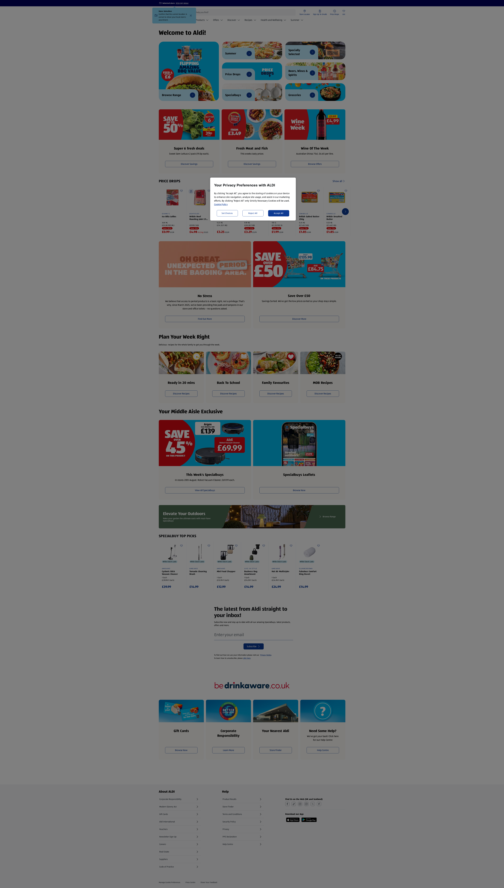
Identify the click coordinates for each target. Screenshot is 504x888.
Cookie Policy (221, 204)
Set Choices (227, 213)
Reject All (252, 213)
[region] (253, 199)
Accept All (278, 213)
